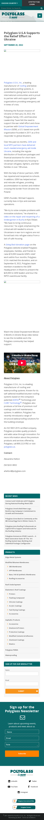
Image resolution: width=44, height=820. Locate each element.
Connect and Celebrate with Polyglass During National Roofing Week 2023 (20, 502)
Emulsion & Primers (16, 628)
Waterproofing (11, 655)
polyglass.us (9, 446)
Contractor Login (34, 3)
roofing (23, 85)
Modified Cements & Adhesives (21, 636)
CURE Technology (13, 403)
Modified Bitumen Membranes (17, 562)
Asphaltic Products (12, 620)
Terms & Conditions (28, 817)
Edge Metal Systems (13, 557)
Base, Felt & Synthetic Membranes (22, 574)
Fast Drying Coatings (17, 610)
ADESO (16, 400)
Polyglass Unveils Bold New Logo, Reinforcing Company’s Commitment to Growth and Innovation (20, 510)
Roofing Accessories (17, 578)
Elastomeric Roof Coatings (15, 590)
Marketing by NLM (15, 817)
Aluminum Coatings (16, 640)
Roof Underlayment (13, 584)
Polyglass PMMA (11, 650)
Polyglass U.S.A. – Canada (14, 15)
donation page (17, 244)
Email (7, 680)
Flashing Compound (16, 598)
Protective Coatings (16, 632)
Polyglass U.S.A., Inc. (13, 82)
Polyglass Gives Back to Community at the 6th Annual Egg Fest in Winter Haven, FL (21, 520)
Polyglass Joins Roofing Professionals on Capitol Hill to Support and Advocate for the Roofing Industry (20, 528)
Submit (21, 691)
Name (7, 670)
